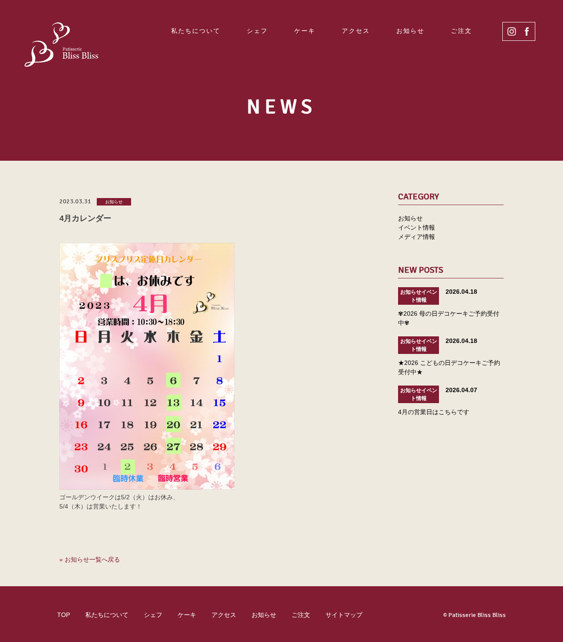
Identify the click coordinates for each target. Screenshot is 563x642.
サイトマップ (343, 614)
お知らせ (410, 30)
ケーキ (304, 30)
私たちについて (195, 30)
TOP (63, 614)
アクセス (356, 30)
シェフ (257, 30)
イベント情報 (416, 227)
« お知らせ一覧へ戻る (89, 559)
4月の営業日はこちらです (433, 411)
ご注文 (461, 30)
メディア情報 (416, 236)
